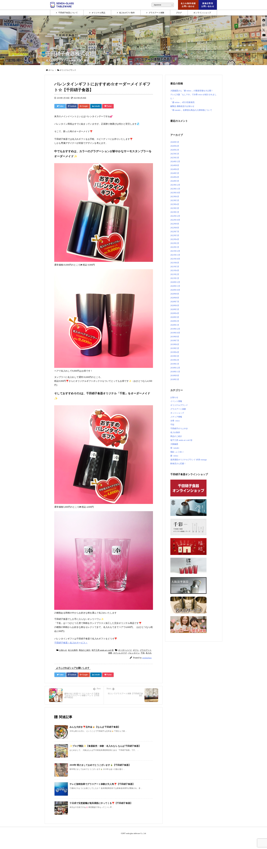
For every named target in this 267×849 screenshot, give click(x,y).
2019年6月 (174, 344)
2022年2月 (174, 243)
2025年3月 (174, 158)
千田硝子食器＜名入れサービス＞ (71, 643)
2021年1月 (174, 278)
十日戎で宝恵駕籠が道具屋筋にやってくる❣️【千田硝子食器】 (101, 803)
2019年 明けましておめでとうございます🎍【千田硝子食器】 (100, 765)
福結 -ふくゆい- (177, 452)
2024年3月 (174, 181)
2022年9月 (174, 224)
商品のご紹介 (85, 650)
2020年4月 (174, 313)
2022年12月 (175, 216)
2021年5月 (174, 267)
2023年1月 (174, 212)
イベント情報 (176, 401)
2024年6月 (174, 169)
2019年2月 (174, 360)
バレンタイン (134, 653)
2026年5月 (174, 142)
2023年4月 (174, 204)
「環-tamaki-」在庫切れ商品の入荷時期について (191, 110)
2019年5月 (174, 348)
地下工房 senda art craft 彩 (103, 650)
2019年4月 (174, 352)
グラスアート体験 (178, 409)
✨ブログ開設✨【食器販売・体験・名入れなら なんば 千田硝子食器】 (105, 746)
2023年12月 (175, 185)
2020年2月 (174, 321)
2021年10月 (175, 259)
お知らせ (63, 650)
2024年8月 (174, 165)
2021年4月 (174, 270)
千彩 (143, 653)
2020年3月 (174, 317)
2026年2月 (174, 150)
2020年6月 (174, 305)
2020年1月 (174, 325)
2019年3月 (174, 356)
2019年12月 (175, 329)
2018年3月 (174, 379)
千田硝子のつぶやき (179, 428)
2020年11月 (175, 286)
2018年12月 (175, 368)
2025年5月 (174, 154)
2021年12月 (175, 251)
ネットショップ (177, 413)
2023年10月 (175, 193)
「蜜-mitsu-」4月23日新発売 (182, 102)
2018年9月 (174, 376)
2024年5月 (174, 173)
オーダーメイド (125, 650)
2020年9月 (174, 294)
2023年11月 (175, 189)
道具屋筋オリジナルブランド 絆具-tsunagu (188, 460)
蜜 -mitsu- (174, 456)
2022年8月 (174, 228)
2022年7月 (174, 232)
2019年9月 (174, 337)
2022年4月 (174, 239)
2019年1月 (174, 364)
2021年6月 (174, 263)
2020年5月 (174, 309)
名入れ (149, 653)
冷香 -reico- (175, 421)
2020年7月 (174, 302)
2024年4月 (174, 177)
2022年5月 (174, 235)
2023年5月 (174, 200)
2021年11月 (175, 255)
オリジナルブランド (179, 405)
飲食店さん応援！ (178, 464)
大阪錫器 (174, 444)
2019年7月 (174, 341)
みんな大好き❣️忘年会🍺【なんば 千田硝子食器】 (95, 727)
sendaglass (147, 658)
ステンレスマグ (120, 653)
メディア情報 (176, 417)
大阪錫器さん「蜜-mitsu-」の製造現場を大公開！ (191, 91)
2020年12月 (175, 282)
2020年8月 (174, 298)
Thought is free (147, 838)
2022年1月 (174, 247)
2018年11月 (175, 372)
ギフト (136, 650)
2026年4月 (174, 146)
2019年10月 (175, 333)
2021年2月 (174, 274)
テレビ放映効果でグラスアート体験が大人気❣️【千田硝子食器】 (102, 784)
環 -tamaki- (175, 448)
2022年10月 (175, 220)
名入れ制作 (73, 650)
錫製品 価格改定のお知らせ (182, 106)
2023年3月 (174, 208)
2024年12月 (175, 162)
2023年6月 (174, 197)
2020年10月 (175, 290)
